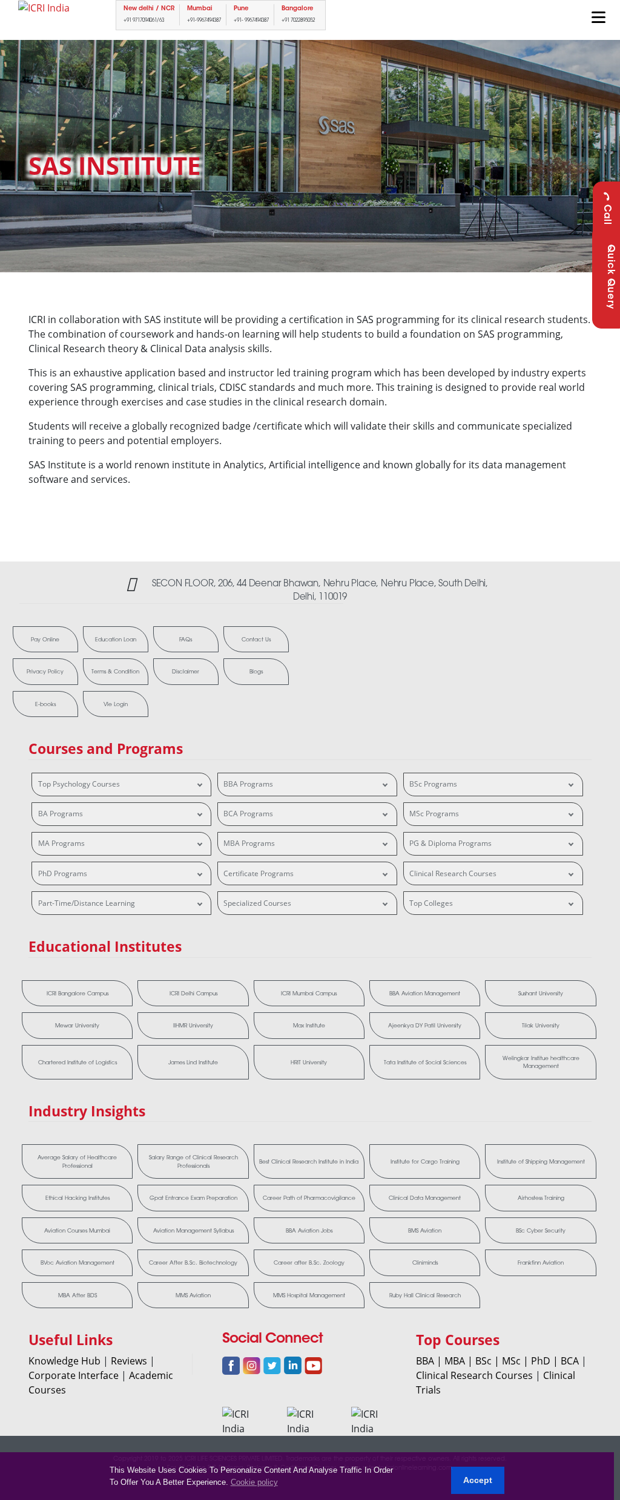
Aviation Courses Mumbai (77, 1230)
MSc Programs (434, 813)
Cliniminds (425, 1262)
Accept (477, 1480)
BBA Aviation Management (424, 993)
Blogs (256, 671)
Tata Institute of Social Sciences (425, 1062)
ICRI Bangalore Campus (77, 993)
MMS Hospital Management (309, 1295)
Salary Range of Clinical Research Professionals (193, 1161)
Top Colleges (431, 903)
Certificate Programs (258, 873)
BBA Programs (248, 784)
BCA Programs (248, 813)
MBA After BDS (77, 1295)
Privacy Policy (45, 671)
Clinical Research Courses (452, 873)
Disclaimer (185, 671)
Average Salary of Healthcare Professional (77, 1161)
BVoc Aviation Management (77, 1262)
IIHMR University (193, 1025)
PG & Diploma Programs (450, 843)
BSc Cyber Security (541, 1230)
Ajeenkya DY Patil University (424, 1025)
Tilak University (540, 1025)
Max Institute (309, 1025)
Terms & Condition (115, 671)
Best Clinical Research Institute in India (308, 1161)
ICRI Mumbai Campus (309, 993)
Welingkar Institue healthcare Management (541, 1062)
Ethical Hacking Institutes (77, 1197)
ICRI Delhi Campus (193, 993)
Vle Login (116, 704)
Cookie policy (254, 1482)
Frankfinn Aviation (541, 1262)
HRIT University (309, 1062)
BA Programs (60, 813)
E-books (45, 704)
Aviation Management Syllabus (193, 1230)
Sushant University (540, 993)
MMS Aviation (193, 1295)
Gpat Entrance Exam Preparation (193, 1197)
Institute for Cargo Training (425, 1161)
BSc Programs (433, 784)
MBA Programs (249, 843)
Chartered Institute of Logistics (77, 1062)
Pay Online (45, 639)
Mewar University (77, 1025)
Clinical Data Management (425, 1197)
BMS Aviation (424, 1230)
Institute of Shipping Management (541, 1161)
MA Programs (61, 843)
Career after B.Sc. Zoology (309, 1262)
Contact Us (256, 639)
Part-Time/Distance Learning (86, 903)
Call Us (606, 222)
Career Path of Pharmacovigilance (309, 1197)
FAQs (185, 639)
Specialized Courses (257, 903)
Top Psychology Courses (79, 784)
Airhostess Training (541, 1197)
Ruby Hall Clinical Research (425, 1295)
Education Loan (115, 639)
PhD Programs (62, 873)
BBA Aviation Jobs (309, 1230)
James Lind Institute (193, 1062)
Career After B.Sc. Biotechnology (193, 1262)
